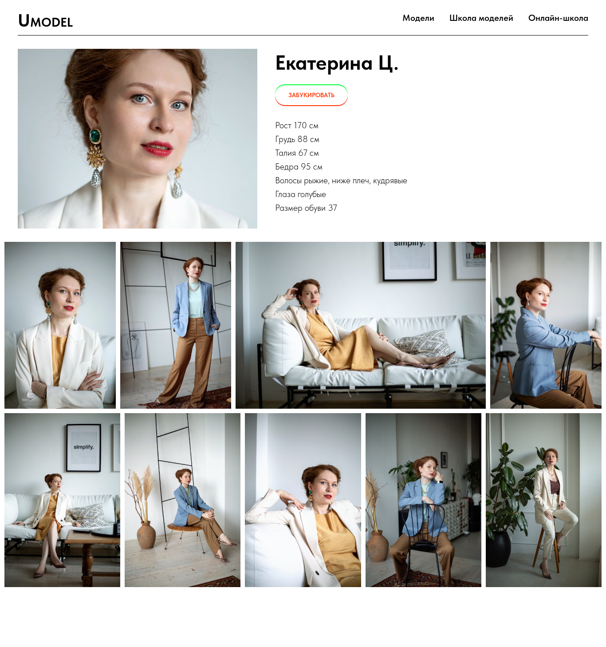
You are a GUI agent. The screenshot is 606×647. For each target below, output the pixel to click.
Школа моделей (481, 17)
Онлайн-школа (558, 17)
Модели (418, 17)
